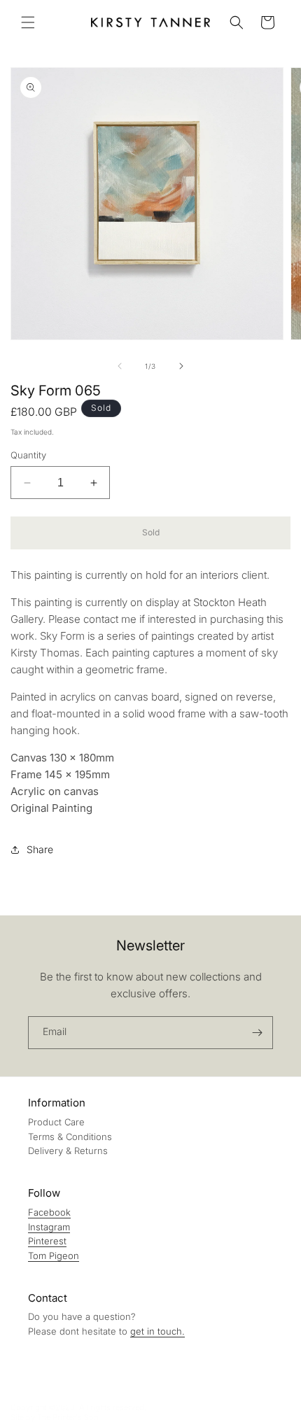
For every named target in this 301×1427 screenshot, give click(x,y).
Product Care (56, 1121)
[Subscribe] (256, 1032)
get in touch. (157, 1331)
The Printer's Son (67, 1417)
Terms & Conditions (70, 1136)
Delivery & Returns (68, 1150)
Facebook (49, 1212)
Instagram (49, 1226)
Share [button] (40, 849)
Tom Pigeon (53, 1255)
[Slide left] (119, 366)
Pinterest (47, 1240)
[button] (28, 22)
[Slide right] (181, 366)
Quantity (28, 455)
